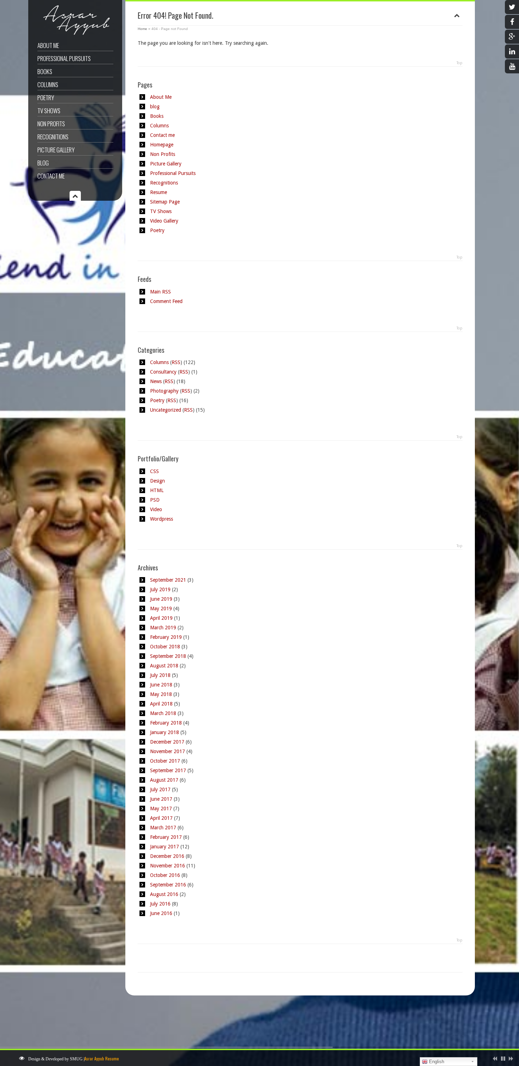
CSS (154, 471)
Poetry (45, 97)
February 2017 (166, 837)
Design (157, 481)
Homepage (161, 144)
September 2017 (168, 770)
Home (142, 29)
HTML (156, 490)
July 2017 (160, 789)
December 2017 (167, 742)
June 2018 (161, 685)
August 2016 (164, 894)
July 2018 (160, 675)
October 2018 (165, 646)
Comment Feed (166, 301)
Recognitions (52, 136)
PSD (155, 500)
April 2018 (161, 704)
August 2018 (164, 665)
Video (156, 509)
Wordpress (161, 519)
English (436, 1061)
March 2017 (163, 827)
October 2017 (165, 761)
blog (155, 106)
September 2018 (168, 656)
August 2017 (164, 780)
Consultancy (163, 372)
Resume (158, 192)
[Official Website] (74, 34)
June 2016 (161, 913)
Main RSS (160, 292)
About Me (48, 45)
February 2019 (166, 637)
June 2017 (161, 799)
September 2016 (168, 885)
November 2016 (167, 865)
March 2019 (163, 627)
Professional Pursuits (64, 58)
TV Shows (48, 110)
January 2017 (164, 846)
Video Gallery (164, 221)
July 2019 (160, 589)
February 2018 (166, 723)
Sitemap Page (165, 202)
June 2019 (161, 599)
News (156, 381)
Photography (164, 391)
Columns (47, 84)
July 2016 (160, 904)
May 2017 (161, 808)
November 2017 (167, 751)
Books (44, 71)
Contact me (51, 175)
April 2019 (161, 618)
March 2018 (163, 713)
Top (460, 63)
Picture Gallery (55, 149)
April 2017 (161, 818)
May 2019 (161, 608)
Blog (43, 162)
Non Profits (51, 123)
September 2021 (168, 580)
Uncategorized (165, 410)
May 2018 (161, 694)
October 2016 (165, 875)
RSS (176, 362)
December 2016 (167, 856)
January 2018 (164, 732)
